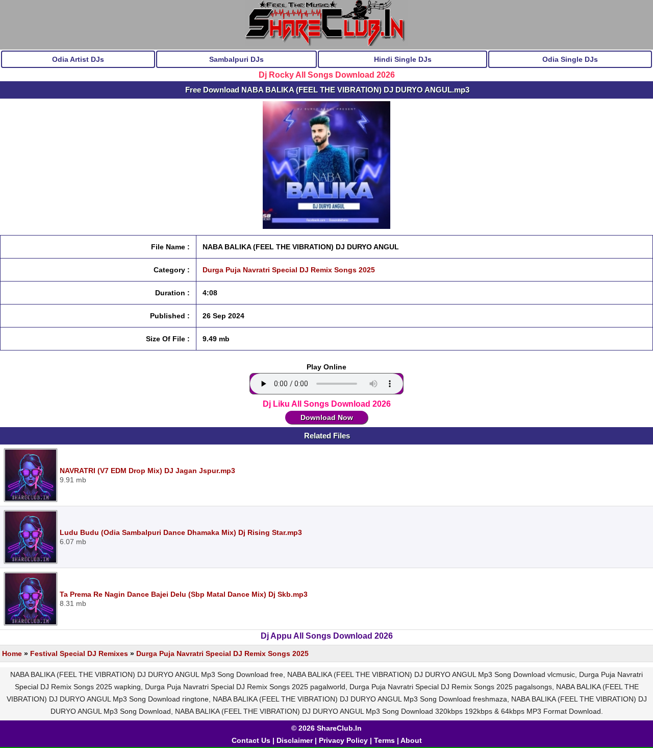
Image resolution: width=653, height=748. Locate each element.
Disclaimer (295, 740)
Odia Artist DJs (78, 59)
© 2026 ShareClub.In (326, 728)
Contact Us (251, 740)
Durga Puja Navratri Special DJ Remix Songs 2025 (289, 270)
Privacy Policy (343, 740)
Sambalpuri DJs (236, 59)
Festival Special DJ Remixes (79, 653)
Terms (384, 740)
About (411, 740)
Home (12, 653)
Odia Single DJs (570, 59)
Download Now (326, 417)
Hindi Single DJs (403, 59)
